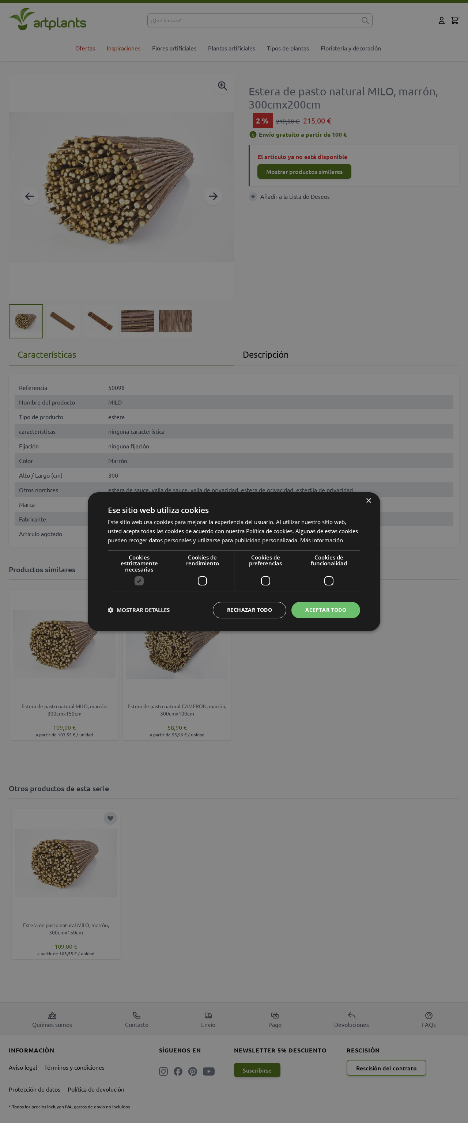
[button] (139, 610)
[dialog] (234, 561)
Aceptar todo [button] (325, 609)
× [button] (368, 501)
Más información (321, 539)
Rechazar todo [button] (249, 609)
